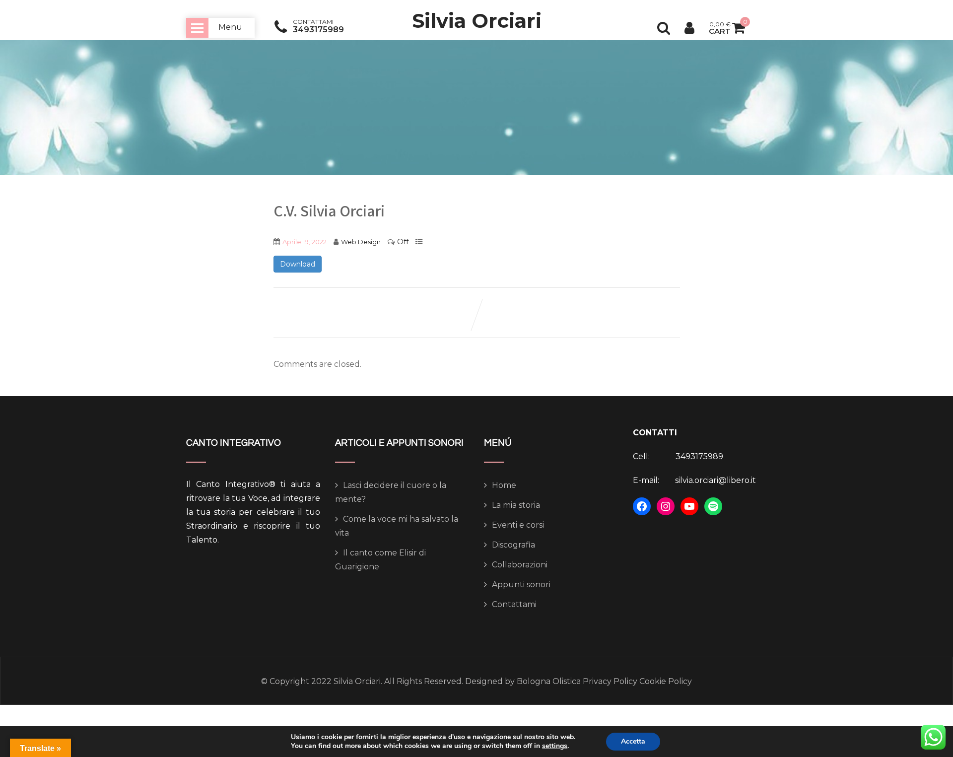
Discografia (513, 545)
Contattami (514, 604)
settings (554, 746)
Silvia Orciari (477, 20)
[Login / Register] (689, 27)
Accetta (633, 741)
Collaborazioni (519, 564)
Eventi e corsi (518, 525)
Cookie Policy (664, 681)
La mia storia (516, 505)
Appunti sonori (521, 584)
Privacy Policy (610, 681)
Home (504, 485)
